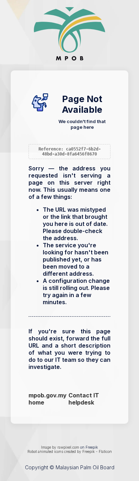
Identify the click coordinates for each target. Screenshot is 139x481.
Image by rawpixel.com (60, 447)
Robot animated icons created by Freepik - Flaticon (69, 451)
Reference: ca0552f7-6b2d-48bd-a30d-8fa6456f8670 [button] (69, 152)
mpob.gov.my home (48, 399)
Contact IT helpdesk (83, 399)
